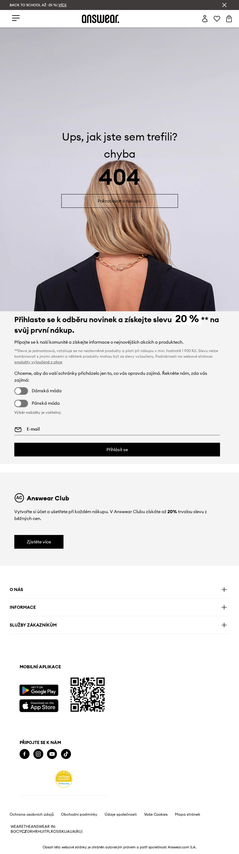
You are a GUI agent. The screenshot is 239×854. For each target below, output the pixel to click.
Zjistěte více (39, 542)
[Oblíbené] (217, 18)
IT (44, 831)
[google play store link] (38, 690)
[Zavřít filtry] (224, 5)
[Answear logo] (100, 19)
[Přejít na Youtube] (52, 754)
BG (13, 831)
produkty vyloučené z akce (38, 362)
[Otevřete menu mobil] (16, 18)
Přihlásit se (117, 449)
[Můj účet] (205, 18)
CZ (24, 831)
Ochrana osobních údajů (32, 814)
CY (18, 831)
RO (53, 831)
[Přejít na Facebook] (25, 754)
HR (35, 831)
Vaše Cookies (156, 814)
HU (40, 831)
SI (57, 831)
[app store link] (38, 705)
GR (29, 831)
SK (61, 831)
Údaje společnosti (121, 814)
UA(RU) (76, 831)
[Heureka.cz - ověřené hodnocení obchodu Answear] (64, 779)
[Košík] (229, 18)
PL (48, 831)
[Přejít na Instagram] (38, 754)
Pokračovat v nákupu (119, 201)
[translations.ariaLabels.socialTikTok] (66, 754)
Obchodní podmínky (79, 814)
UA (67, 831)
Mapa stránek (187, 814)
